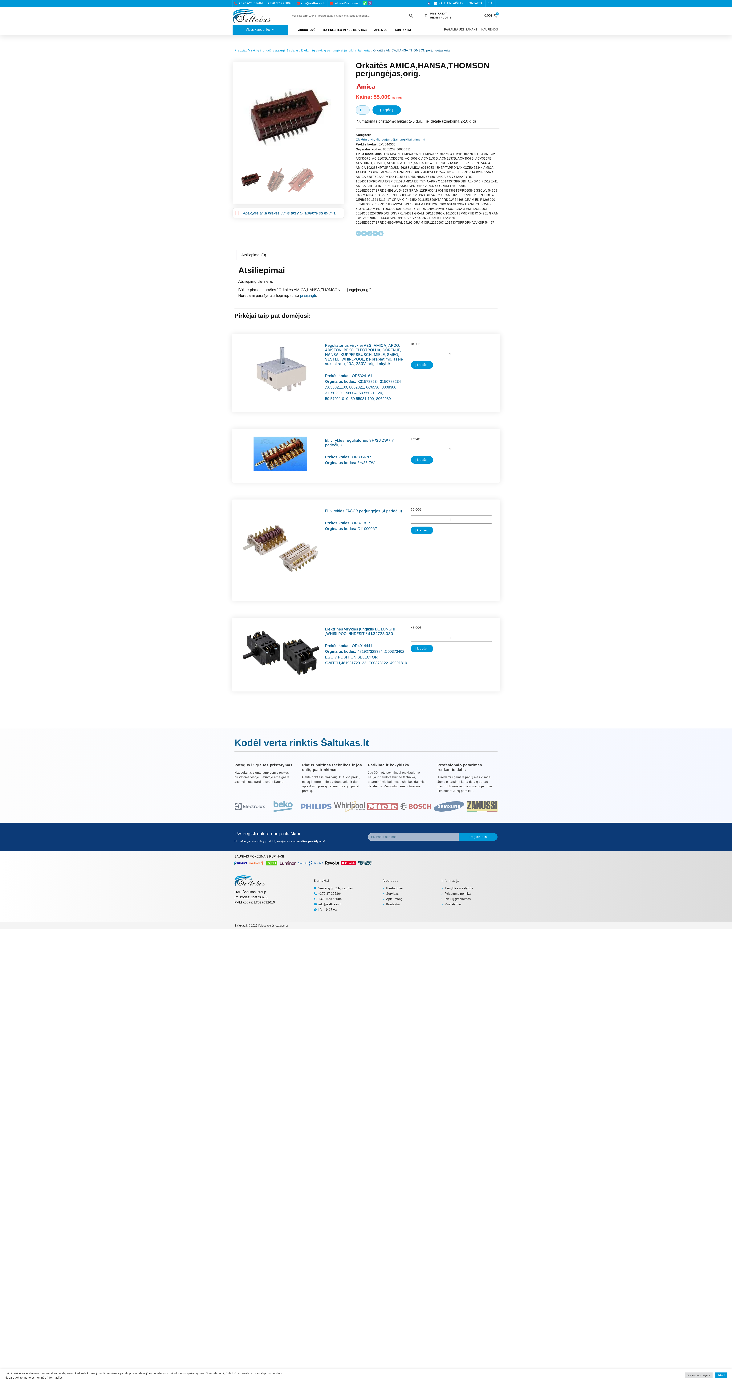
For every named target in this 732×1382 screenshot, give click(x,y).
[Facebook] (429, 3)
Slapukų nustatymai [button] (698, 1375)
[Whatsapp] (365, 3)
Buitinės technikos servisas (345, 29)
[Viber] (370, 3)
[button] (358, 233)
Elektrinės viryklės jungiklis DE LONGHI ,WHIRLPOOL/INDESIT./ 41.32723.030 (360, 631)
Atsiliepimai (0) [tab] (253, 255)
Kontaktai (403, 29)
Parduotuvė (306, 29)
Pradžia (240, 50)
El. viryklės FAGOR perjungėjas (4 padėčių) (363, 511)
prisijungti (308, 295)
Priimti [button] (721, 1375)
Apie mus (380, 29)
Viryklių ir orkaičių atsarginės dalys (273, 50)
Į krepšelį (386, 110)
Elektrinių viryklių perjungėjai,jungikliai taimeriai (336, 50)
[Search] (411, 15)
